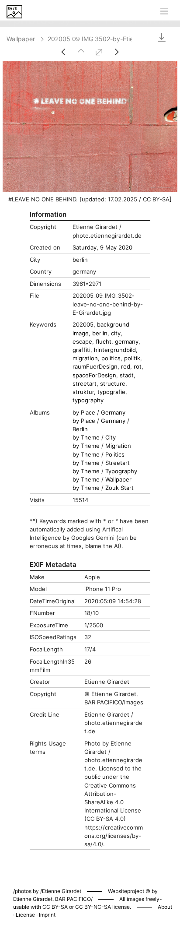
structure (112, 383)
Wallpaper (21, 38)
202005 (83, 324)
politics (111, 358)
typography (88, 400)
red (125, 366)
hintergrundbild (115, 350)
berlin (99, 333)
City (110, 437)
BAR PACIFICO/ (74, 899)
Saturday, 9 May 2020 (102, 247)
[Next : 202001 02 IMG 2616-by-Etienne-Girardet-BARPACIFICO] (117, 51)
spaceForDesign (94, 375)
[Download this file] (156, 37)
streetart (85, 383)
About (165, 907)
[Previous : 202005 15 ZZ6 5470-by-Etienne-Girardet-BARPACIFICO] (63, 51)
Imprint (47, 914)
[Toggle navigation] (164, 11)
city (116, 333)
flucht (103, 341)
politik (132, 358)
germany (126, 341)
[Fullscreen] (99, 51)
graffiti (81, 350)
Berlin (80, 429)
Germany (113, 412)
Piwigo (128, 882)
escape (82, 341)
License (25, 914)
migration (85, 358)
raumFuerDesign (95, 366)
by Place (84, 412)
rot (138, 366)
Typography (121, 471)
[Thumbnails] (81, 51)
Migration (118, 446)
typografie (111, 392)
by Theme (86, 437)
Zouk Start (119, 488)
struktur (83, 392)
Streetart (117, 463)
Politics (115, 454)
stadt (127, 375)
